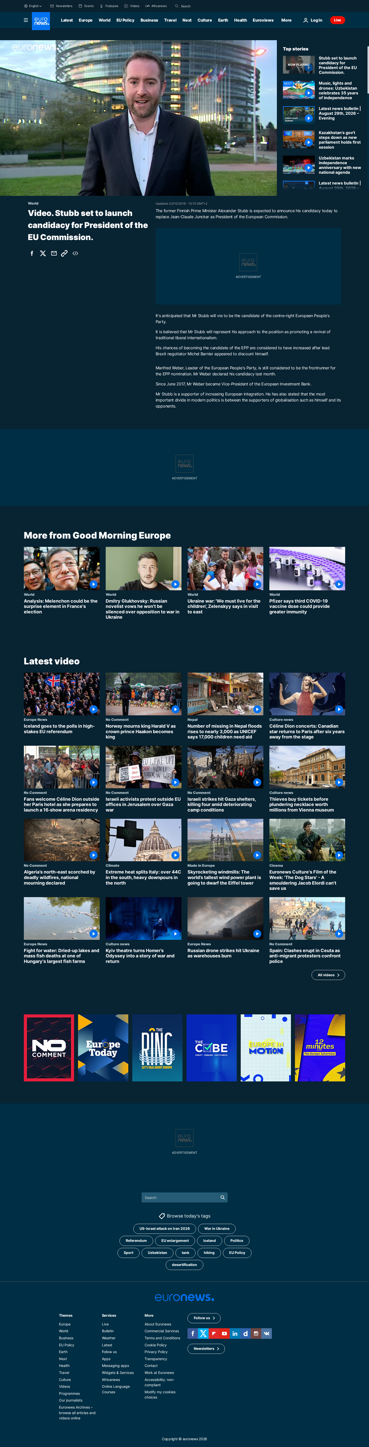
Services (109, 1315)
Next (187, 20)
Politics (236, 1240)
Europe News (35, 720)
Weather (108, 1338)
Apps (106, 1358)
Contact (151, 1365)
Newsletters (204, 1348)
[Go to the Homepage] (41, 21)
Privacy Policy (156, 1352)
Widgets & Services (118, 1372)
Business (149, 20)
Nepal (193, 720)
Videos (64, 1386)
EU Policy (125, 20)
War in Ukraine (216, 1228)
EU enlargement (175, 1240)
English (34, 6)
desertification (184, 1264)
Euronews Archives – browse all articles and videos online (77, 1412)
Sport (128, 1252)
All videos (326, 975)
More (149, 1315)
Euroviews (263, 20)
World (104, 20)
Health (240, 20)
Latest (67, 20)
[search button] (177, 6)
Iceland (209, 1240)
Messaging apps (115, 1365)
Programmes (69, 1393)
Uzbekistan (157, 1252)
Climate (112, 865)
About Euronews (158, 1324)
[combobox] (202, 6)
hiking (209, 1252)
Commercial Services (162, 1331)
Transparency (156, 1358)
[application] (138, 118)
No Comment (117, 720)
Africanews (111, 1379)
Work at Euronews (159, 1372)
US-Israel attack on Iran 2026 (165, 1228)
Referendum (136, 1240)
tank (185, 1252)
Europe (86, 20)
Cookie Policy (156, 1345)
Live (337, 20)
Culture (205, 20)
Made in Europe (201, 865)
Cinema (276, 865)
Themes (65, 1315)
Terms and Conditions (162, 1338)
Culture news (281, 720)
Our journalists (70, 1400)
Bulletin (108, 1331)
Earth (223, 20)
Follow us (109, 1352)
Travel (170, 20)
